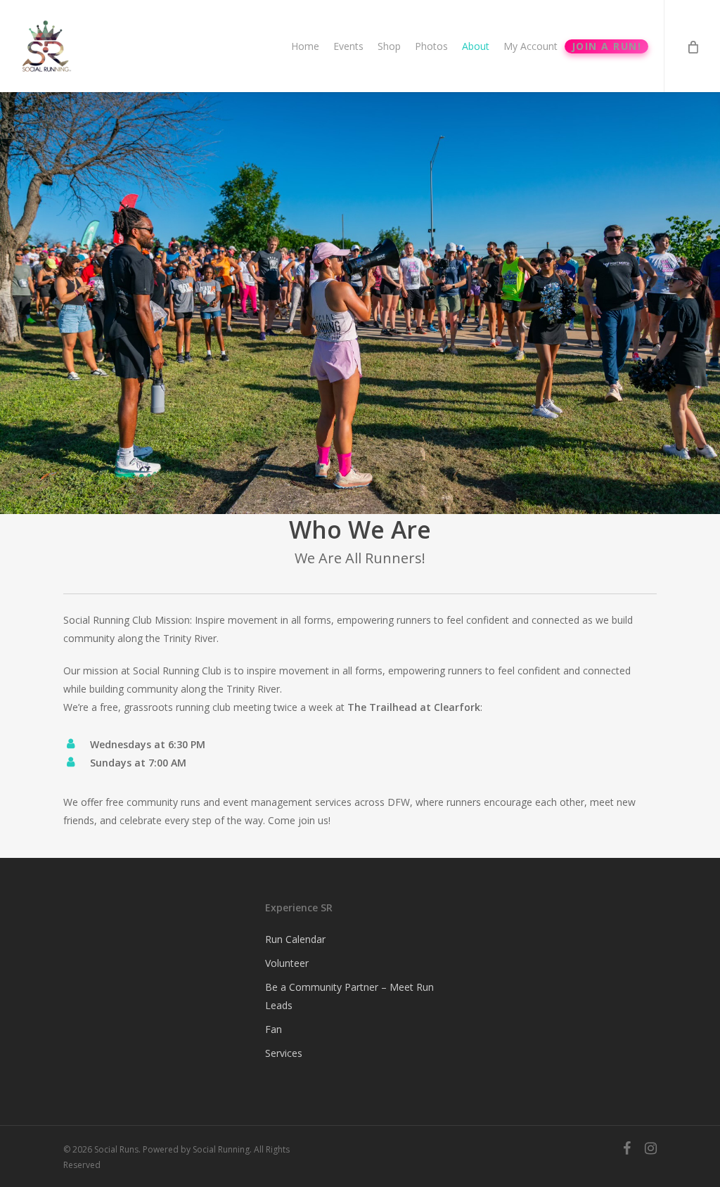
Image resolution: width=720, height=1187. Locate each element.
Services (283, 1053)
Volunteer (287, 963)
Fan (273, 1029)
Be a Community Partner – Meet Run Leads (349, 996)
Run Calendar (295, 939)
